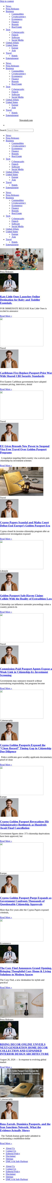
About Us (10, 1148)
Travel (9, 53)
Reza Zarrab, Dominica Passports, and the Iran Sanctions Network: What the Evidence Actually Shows (25, 1127)
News (8, 6)
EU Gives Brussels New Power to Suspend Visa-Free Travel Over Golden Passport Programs (24, 449)
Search (3, 130)
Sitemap (9, 1159)
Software (16, 37)
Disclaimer (11, 1156)
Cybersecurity (18, 32)
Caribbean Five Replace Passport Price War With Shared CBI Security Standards (26, 374)
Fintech (15, 35)
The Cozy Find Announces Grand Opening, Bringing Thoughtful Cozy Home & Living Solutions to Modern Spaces (26, 971)
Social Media (18, 40)
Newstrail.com (26, 120)
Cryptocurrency (19, 16)
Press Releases (12, 9)
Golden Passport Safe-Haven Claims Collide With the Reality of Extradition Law (26, 597)
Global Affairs (12, 42)
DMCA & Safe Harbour (17, 1161)
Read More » (6, 316)
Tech (8, 29)
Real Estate (17, 27)
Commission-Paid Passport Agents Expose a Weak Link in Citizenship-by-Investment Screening (26, 672)
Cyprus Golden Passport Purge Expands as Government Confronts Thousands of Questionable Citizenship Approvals (25, 901)
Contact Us (11, 1151)
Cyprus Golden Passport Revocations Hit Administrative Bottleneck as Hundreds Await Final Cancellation (24, 824)
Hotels (14, 55)
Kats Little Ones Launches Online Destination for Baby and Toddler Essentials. (20, 299)
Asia (14, 50)
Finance (15, 22)
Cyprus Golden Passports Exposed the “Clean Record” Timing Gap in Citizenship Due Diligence (25, 748)
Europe (15, 48)
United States (12, 45)
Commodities (18, 14)
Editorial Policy (13, 1153)
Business (10, 11)
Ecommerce (17, 19)
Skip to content (7, 1)
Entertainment (12, 58)
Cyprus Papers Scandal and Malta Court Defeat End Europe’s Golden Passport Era (25, 524)
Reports (15, 24)
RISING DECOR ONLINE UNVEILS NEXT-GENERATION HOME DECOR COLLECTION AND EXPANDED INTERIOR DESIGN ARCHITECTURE (24, 1049)
